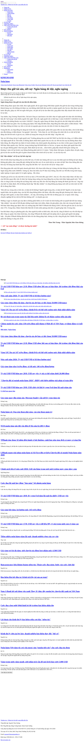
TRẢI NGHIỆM (8, 31)
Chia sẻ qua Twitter (30, 85)
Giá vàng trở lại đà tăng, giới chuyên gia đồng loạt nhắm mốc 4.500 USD (31, 550)
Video (8, 71)
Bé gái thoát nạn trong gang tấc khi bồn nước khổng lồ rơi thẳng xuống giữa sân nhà (36, 317)
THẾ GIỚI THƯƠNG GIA (11, 25)
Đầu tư (9, 15)
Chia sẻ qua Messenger (18, 85)
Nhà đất (9, 16)
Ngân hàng (10, 12)
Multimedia (7, 68)
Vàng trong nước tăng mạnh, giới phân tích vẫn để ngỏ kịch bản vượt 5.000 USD (34, 662)
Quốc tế (9, 28)
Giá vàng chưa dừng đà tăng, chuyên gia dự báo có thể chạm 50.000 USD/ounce (34, 303)
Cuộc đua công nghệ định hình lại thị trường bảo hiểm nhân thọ (27, 605)
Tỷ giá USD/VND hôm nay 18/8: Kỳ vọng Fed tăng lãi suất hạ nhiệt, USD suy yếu (34, 496)
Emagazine (10, 72)
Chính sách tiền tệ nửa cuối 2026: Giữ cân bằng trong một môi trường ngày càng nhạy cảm (39, 469)
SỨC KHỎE (7, 29)
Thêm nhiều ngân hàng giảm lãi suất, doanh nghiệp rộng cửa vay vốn (29, 536)
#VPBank (7, 233)
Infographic (10, 69)
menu (2, 1)
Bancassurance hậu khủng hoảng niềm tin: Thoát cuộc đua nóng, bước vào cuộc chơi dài (37, 565)
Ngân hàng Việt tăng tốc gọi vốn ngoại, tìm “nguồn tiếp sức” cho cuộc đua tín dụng (35, 648)
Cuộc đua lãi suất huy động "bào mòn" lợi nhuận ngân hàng (26, 483)
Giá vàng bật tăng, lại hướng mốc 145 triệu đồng (21, 510)
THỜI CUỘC (7, 9)
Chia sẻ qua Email (57, 85)
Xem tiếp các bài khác (6, 672)
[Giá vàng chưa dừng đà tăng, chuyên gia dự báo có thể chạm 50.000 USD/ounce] (25, 299)
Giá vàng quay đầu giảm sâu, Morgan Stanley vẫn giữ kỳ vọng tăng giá (30, 398)
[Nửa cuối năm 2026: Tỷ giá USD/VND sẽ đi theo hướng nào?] (21, 292)
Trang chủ (6, 7)
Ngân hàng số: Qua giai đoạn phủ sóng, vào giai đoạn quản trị (26, 412)
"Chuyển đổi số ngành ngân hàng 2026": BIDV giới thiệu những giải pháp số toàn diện (37, 380)
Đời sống (9, 35)
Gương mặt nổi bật (12, 26)
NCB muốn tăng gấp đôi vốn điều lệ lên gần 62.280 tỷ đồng (25, 426)
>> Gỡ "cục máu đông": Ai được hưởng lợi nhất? (19, 226)
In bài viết (49, 85)
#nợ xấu (3, 233)
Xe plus (9, 20)
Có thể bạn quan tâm (8, 391)
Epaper (6, 74)
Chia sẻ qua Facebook (6, 85)
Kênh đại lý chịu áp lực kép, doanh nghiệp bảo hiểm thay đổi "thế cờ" (30, 634)
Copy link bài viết (66, 85)
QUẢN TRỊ (7, 22)
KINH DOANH (8, 10)
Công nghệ (10, 19)
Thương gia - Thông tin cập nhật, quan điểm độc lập (14, 4)
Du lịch (9, 32)
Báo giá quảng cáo (5, 740)
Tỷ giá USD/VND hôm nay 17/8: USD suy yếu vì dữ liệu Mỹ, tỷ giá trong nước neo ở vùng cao (40, 524)
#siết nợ (30, 233)
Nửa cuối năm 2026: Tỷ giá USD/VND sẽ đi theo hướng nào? (26, 296)
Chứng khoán (10, 13)
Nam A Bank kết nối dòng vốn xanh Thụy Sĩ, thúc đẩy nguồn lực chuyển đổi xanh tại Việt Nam (40, 591)
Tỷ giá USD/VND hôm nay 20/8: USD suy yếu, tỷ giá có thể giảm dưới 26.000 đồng (35, 373)
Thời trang (10, 34)
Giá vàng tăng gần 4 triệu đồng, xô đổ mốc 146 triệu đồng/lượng (27, 366)
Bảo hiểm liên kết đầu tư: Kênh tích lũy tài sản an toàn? (24, 577)
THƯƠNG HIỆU (8, 23)
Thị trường (10, 17)
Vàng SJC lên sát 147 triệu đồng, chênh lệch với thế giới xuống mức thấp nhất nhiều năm (38, 310)
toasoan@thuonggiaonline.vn (12, 734)
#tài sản (13, 233)
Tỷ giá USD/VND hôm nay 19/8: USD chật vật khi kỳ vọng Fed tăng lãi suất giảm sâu (36, 387)
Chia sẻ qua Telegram (40, 85)
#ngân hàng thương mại (21, 233)
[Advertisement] (42, 245)
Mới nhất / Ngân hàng (8, 329)
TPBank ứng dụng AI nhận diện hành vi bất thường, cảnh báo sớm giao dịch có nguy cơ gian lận (41, 440)
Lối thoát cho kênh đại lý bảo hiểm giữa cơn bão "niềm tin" (26, 619)
